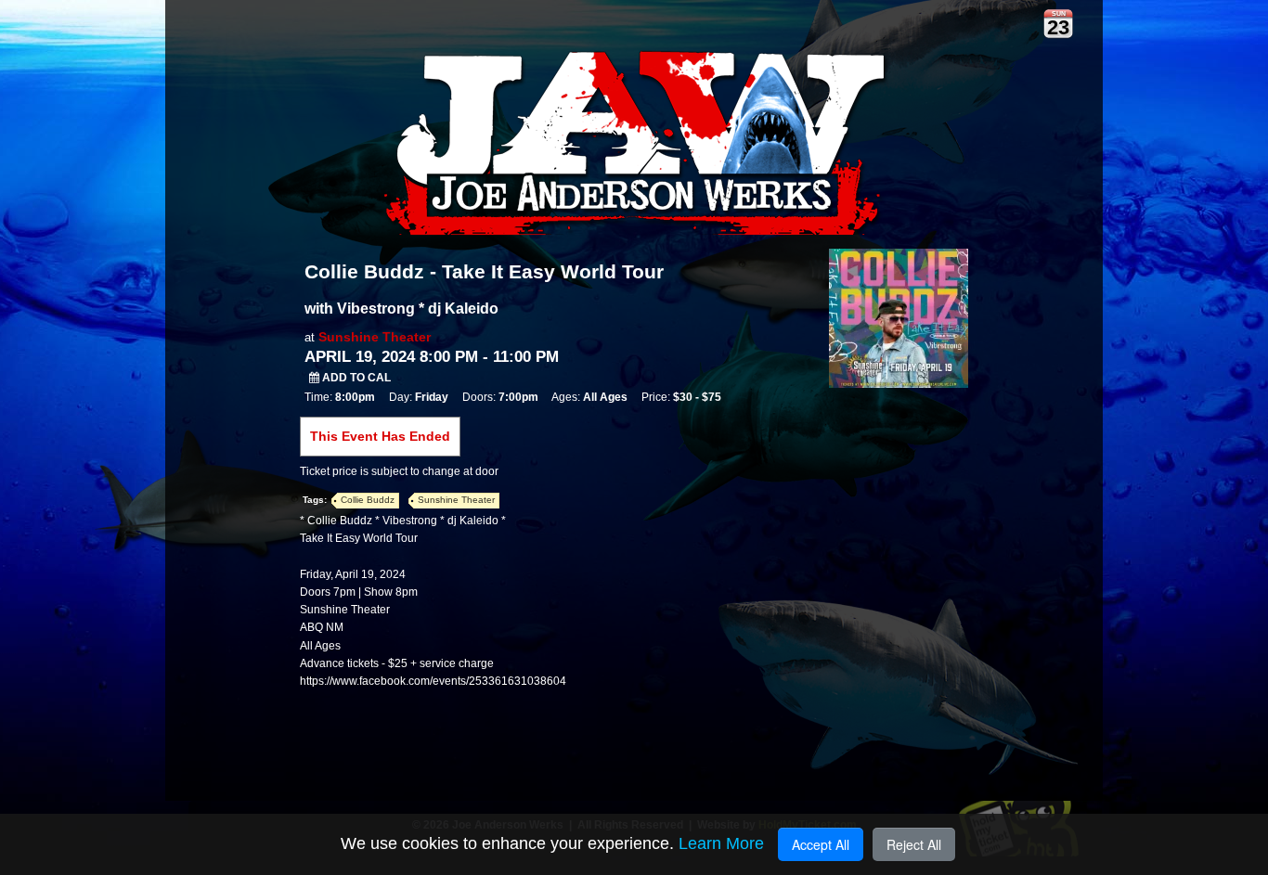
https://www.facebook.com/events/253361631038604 (433, 681)
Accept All (820, 844)
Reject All (913, 844)
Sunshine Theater (374, 336)
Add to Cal (355, 377)
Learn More (721, 843)
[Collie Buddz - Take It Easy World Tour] (898, 317)
